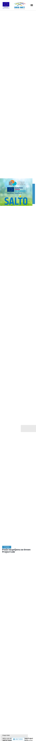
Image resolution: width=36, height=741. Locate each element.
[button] (32, 5)
